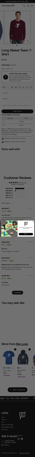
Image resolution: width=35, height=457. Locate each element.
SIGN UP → (26, 234)
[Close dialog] (33, 221)
